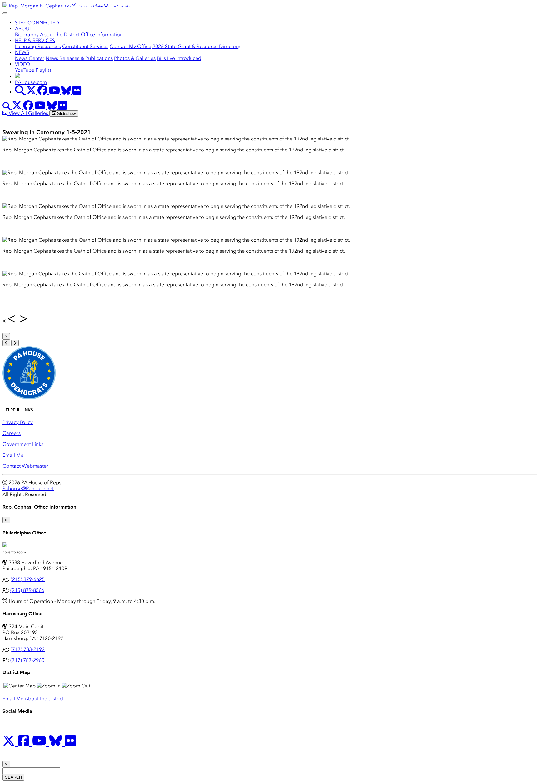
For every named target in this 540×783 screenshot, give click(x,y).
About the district (44, 699)
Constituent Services (85, 46)
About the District (60, 34)
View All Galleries (28, 113)
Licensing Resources (38, 46)
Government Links (22, 444)
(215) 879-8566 (27, 590)
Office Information (102, 34)
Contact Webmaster (25, 466)
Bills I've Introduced (179, 58)
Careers (11, 433)
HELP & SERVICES (35, 40)
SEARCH (13, 777)
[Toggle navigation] (5, 13)
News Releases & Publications (79, 58)
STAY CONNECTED (37, 23)
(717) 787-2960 (27, 660)
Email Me (12, 455)
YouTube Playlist (33, 70)
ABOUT (23, 29)
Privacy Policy (17, 422)
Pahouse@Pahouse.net (28, 488)
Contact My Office (130, 46)
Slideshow (66, 113)
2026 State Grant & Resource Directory (196, 46)
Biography (27, 34)
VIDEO (22, 64)
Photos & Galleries (135, 58)
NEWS (22, 52)
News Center (29, 58)
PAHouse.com (31, 82)
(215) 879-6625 (28, 579)
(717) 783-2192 (28, 649)
